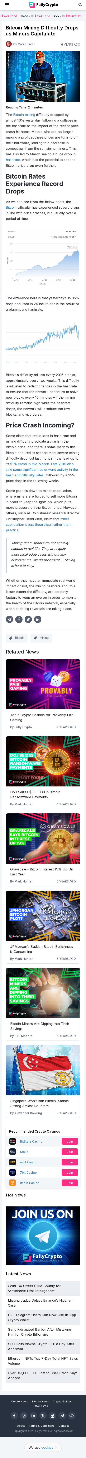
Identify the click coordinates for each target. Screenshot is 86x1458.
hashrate (13, 160)
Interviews (41, 1405)
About (21, 1425)
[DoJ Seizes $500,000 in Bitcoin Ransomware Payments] (43, 761)
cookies (47, 1447)
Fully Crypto (23, 727)
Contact (63, 1425)
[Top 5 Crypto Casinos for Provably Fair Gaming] (43, 684)
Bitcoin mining (24, 115)
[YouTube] (52, 1415)
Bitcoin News (40, 1401)
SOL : (50, 15)
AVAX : (17, 15)
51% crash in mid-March (29, 464)
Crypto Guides (62, 1401)
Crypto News (19, 1401)
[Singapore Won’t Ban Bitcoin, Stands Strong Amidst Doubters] (43, 1070)
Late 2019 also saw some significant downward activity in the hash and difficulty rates (42, 469)
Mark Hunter (24, 804)
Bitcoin (11, 207)
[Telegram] (62, 1415)
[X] (43, 1415)
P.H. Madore (23, 1036)
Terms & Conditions (41, 1425)
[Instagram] (24, 1415)
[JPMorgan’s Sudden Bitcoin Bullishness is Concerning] (43, 916)
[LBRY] (72, 1415)
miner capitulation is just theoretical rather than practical (38, 524)
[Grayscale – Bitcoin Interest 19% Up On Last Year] (43, 838)
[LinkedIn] (33, 1415)
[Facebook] (14, 1415)
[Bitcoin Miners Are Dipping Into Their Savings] (43, 993)
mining (44, 637)
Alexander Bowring (28, 1113)
